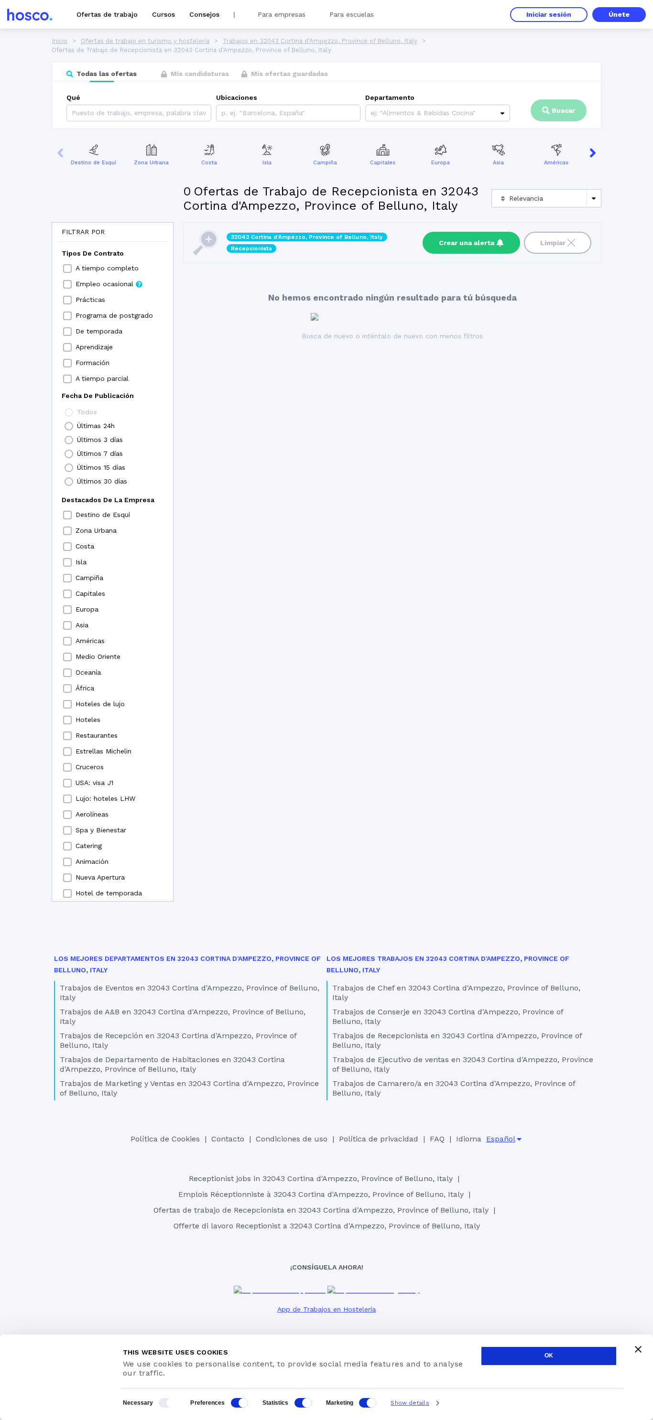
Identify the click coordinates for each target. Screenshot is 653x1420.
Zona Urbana (151, 163)
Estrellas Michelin (103, 751)
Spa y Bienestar (101, 830)
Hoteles (88, 719)
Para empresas (281, 14)
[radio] (69, 412)
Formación (92, 362)
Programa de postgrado (114, 315)
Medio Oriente (98, 656)
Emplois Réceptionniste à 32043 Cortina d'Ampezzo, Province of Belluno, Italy (321, 1194)
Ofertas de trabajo (107, 14)
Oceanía (88, 672)
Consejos (204, 14)
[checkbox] (67, 268)
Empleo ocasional (104, 284)
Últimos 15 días (101, 467)
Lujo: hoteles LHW (105, 798)
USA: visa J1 (94, 782)
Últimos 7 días (100, 453)
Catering (89, 846)
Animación (92, 861)
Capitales (382, 163)
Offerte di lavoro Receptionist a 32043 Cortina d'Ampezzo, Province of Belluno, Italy (327, 1225)
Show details (410, 1402)
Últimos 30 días (102, 481)
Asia (498, 163)
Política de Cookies (165, 1138)
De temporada (99, 331)
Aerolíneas (92, 814)
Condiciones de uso (291, 1138)
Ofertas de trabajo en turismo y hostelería (145, 40)
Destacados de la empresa (108, 500)
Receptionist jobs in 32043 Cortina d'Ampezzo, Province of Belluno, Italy (321, 1178)
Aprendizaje (94, 347)
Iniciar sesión (548, 14)
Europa (440, 163)
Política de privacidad (378, 1138)
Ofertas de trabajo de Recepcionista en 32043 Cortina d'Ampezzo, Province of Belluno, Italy (321, 1210)
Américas (556, 163)
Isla (267, 163)
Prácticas (90, 299)
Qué (73, 97)
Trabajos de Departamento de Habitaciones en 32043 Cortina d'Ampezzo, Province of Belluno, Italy (172, 1064)
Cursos (163, 14)
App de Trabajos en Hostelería (326, 1309)
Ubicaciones (236, 97)
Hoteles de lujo (100, 704)
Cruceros (90, 767)
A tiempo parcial (102, 378)
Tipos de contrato (93, 253)
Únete (619, 14)
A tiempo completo (107, 268)
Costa (209, 163)
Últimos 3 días (100, 439)
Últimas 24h (96, 426)
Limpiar (553, 243)
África (85, 688)
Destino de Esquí (93, 163)
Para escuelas (351, 14)
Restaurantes (97, 735)
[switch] (239, 1403)
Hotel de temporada (109, 893)
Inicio (59, 40)
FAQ (437, 1138)
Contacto (227, 1138)
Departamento (389, 97)
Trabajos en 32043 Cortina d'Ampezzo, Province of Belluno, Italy (320, 40)
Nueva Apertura (100, 877)
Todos (87, 412)
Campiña (325, 163)
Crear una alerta (466, 243)
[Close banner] (638, 1349)
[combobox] (222, 113)
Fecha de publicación (98, 395)
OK (548, 1355)
